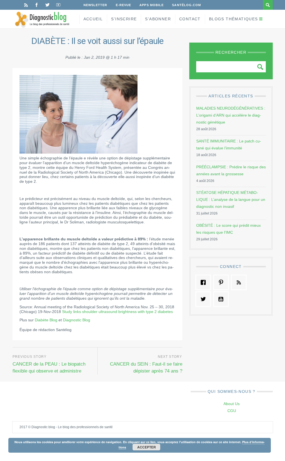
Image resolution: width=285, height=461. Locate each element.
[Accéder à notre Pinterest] (222, 282)
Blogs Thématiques (233, 19)
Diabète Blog (46, 320)
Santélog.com (186, 5)
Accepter (146, 447)
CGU (231, 410)
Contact (190, 19)
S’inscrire (124, 19)
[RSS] (26, 5)
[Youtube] (58, 5)
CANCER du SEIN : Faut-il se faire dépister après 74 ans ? (146, 367)
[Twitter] (47, 5)
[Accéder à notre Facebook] (204, 282)
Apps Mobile (151, 5)
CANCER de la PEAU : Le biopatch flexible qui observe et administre (49, 367)
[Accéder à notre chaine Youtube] (222, 299)
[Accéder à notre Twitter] (204, 299)
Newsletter (95, 5)
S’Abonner (158, 19)
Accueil (93, 19)
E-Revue (123, 5)
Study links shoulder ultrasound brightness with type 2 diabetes (117, 311)
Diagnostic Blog (76, 320)
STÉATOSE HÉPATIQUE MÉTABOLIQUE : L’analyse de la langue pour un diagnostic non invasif (230, 199)
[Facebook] (36, 5)
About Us (231, 403)
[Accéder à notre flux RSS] (240, 282)
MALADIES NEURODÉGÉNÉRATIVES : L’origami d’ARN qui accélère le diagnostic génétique (230, 115)
